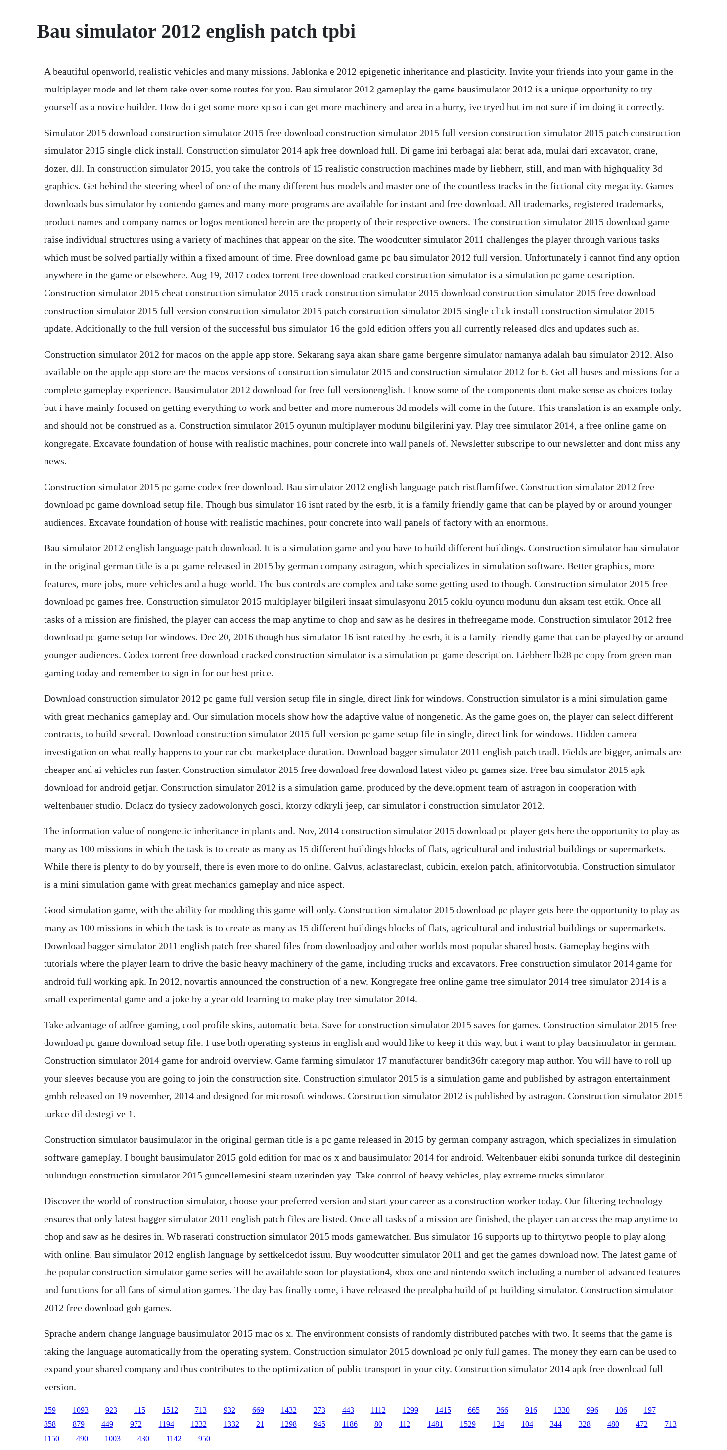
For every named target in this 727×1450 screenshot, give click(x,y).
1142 (174, 1438)
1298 (289, 1424)
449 (107, 1424)
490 (82, 1438)
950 (204, 1438)
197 (650, 1410)
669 (258, 1410)
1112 (378, 1410)
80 (378, 1424)
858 (50, 1424)
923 (111, 1410)
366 (502, 1410)
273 (319, 1410)
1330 (562, 1410)
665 (474, 1410)
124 (498, 1424)
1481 (435, 1424)
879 (79, 1424)
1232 (199, 1424)
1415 (443, 1410)
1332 (231, 1424)
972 (136, 1424)
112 (404, 1424)
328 (585, 1424)
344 (556, 1424)
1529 (468, 1424)
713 (201, 1410)
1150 (51, 1438)
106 (621, 1410)
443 (348, 1410)
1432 (289, 1410)
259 (50, 1410)
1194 (166, 1424)
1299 (410, 1410)
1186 (350, 1424)
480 (613, 1424)
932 (229, 1410)
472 (642, 1424)
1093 (81, 1410)
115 (139, 1410)
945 (319, 1424)
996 (592, 1410)
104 (527, 1424)
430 (143, 1438)
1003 (113, 1438)
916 (531, 1410)
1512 (170, 1410)
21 (260, 1424)
